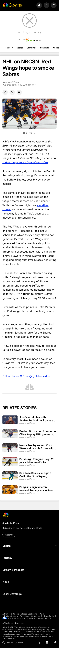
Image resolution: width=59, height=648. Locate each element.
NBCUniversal (20, 623)
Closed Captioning (29, 614)
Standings (32, 48)
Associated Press (27, 423)
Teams (7, 48)
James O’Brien (12, 82)
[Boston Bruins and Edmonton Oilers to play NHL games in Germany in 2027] (10, 433)
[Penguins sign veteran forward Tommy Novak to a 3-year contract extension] (10, 489)
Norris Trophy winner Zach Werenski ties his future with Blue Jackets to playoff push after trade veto (37, 446)
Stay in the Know (10, 523)
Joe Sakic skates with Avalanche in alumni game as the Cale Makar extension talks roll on (37, 418)
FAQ (40, 614)
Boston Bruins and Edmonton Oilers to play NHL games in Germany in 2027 (37, 432)
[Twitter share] (12, 92)
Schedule (44, 48)
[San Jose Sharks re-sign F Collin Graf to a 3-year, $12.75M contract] (10, 475)
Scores (20, 48)
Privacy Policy (48, 616)
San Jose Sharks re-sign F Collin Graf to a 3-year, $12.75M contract (35, 474)
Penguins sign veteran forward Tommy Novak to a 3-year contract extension (37, 488)
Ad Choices (36, 616)
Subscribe (8, 535)
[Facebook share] (5, 92)
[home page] (12, 5)
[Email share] (19, 92)
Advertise (6, 614)
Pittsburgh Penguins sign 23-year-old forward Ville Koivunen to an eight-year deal (37, 460)
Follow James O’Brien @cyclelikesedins (26, 376)
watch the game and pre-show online (25, 162)
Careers (15, 614)
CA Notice (30, 618)
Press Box (24, 616)
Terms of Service (44, 618)
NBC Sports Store (10, 616)
